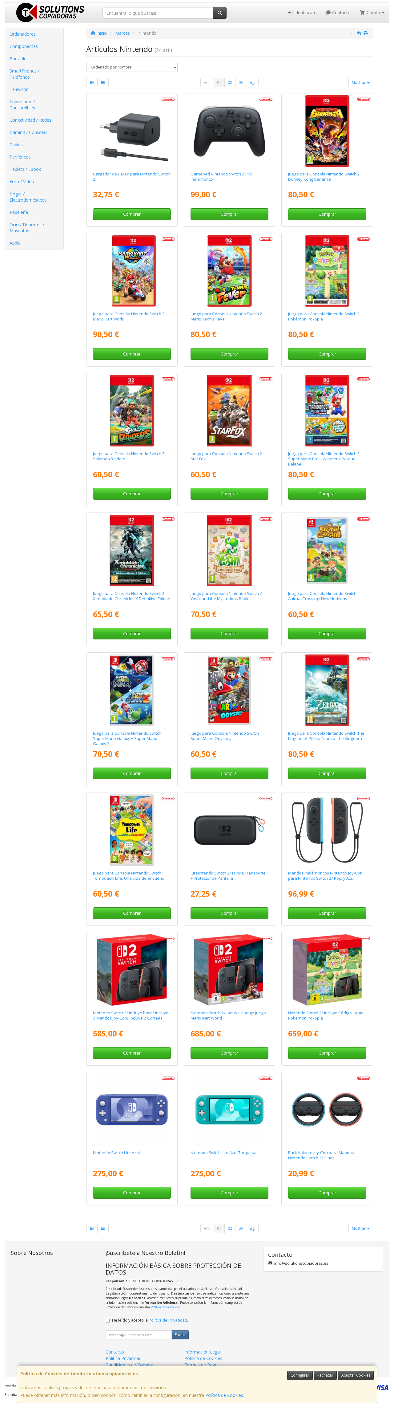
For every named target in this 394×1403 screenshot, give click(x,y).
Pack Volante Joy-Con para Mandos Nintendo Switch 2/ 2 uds (321, 1155)
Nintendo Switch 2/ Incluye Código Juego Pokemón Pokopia (326, 1015)
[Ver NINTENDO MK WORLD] (132, 271)
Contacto (341, 12)
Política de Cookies (224, 1395)
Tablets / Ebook (25, 169)
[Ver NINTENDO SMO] (229, 690)
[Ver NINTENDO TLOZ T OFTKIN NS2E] (327, 690)
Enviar (180, 1334)
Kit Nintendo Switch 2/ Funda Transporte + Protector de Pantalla (228, 875)
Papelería (19, 212)
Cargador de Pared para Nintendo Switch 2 (131, 176)
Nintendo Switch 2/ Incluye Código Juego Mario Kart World (228, 1015)
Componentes (24, 46)
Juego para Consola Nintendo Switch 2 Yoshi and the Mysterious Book (226, 596)
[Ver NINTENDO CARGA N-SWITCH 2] (132, 131)
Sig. (252, 82)
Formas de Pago (201, 1365)
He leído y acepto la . (150, 1320)
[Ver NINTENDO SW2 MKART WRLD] (229, 970)
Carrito (373, 12)
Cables (16, 144)
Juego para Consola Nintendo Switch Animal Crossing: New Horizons (322, 596)
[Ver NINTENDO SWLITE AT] (229, 1110)
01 (219, 82)
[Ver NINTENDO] (229, 271)
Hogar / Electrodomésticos (28, 197)
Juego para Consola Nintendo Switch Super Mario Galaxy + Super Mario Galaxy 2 (127, 738)
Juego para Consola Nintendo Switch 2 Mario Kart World (129, 316)
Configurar (300, 1375)
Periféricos (20, 157)
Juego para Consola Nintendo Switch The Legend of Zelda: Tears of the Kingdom (326, 735)
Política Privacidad (124, 1358)
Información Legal (202, 1352)
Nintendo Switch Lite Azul (116, 1152)
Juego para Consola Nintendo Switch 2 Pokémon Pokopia (324, 316)
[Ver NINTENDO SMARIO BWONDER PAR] (327, 410)
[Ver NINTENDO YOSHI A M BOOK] (229, 550)
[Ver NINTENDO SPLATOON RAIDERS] (132, 410)
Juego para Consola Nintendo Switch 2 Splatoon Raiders (129, 456)
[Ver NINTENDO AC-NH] (327, 550)
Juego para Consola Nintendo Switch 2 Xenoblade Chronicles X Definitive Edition (131, 596)
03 (241, 82)
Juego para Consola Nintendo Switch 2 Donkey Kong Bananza (324, 176)
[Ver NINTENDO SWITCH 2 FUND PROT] (229, 830)
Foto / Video (22, 181)
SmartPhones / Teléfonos (24, 74)
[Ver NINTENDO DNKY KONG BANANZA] (327, 131)
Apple (15, 243)
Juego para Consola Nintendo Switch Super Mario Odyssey (225, 735)
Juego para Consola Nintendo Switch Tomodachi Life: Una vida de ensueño (128, 875)
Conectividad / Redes (30, 120)
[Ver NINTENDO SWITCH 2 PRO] (229, 131)
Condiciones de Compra (129, 1365)
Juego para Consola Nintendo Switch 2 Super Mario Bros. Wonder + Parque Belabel (324, 459)
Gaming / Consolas (28, 132)
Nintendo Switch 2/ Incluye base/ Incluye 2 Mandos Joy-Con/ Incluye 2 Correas (130, 1015)
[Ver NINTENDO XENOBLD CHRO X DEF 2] (132, 550)
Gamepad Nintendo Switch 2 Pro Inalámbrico (221, 176)
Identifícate (304, 12)
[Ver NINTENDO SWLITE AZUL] (132, 1110)
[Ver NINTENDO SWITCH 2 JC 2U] (327, 1110)
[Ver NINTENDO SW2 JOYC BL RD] (327, 830)
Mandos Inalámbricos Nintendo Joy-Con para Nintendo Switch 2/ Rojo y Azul (325, 875)
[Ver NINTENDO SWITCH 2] (132, 970)
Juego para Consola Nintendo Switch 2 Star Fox (226, 456)
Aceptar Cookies (355, 1375)
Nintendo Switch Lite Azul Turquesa (223, 1152)
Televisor (19, 89)
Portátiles (19, 58)
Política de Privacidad (166, 1307)
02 (230, 82)
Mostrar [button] (359, 82)
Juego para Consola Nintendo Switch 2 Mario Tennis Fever (226, 316)
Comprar (132, 214)
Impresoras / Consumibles (22, 105)
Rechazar (325, 1375)
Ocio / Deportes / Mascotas (27, 228)
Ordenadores (23, 34)
